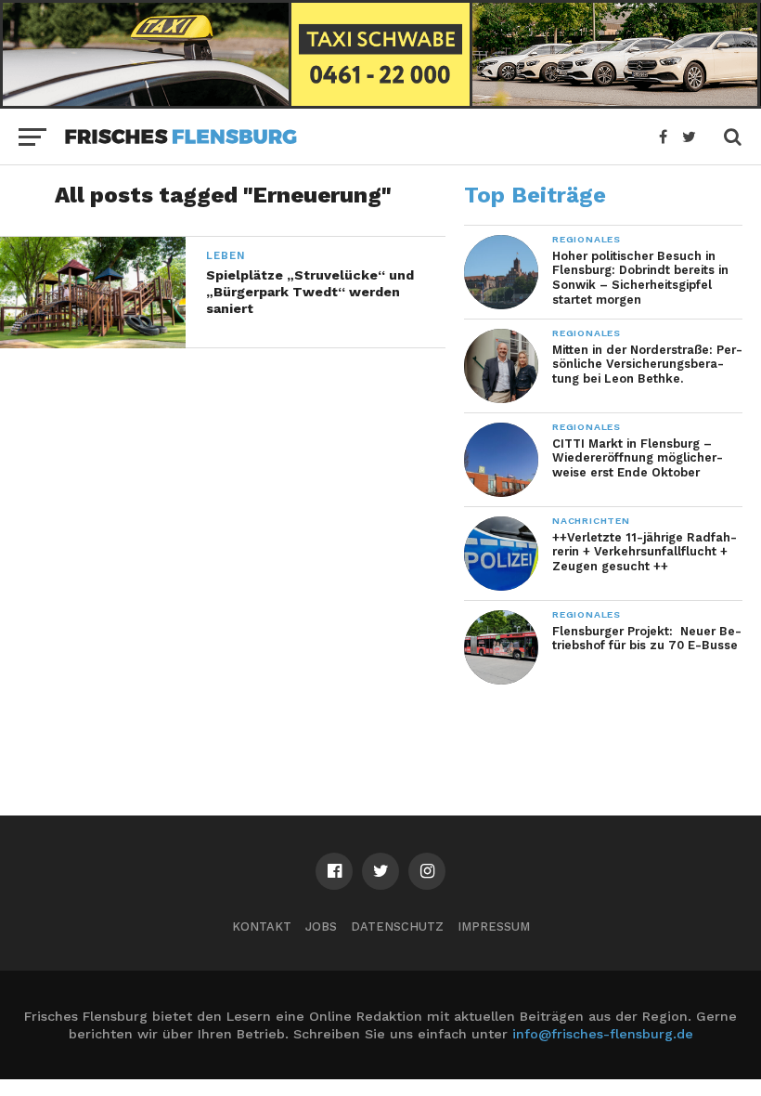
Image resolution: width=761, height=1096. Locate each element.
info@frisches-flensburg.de (602, 1033)
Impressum (494, 926)
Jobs (321, 926)
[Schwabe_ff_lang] (380, 102)
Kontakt (261, 926)
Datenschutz (397, 926)
